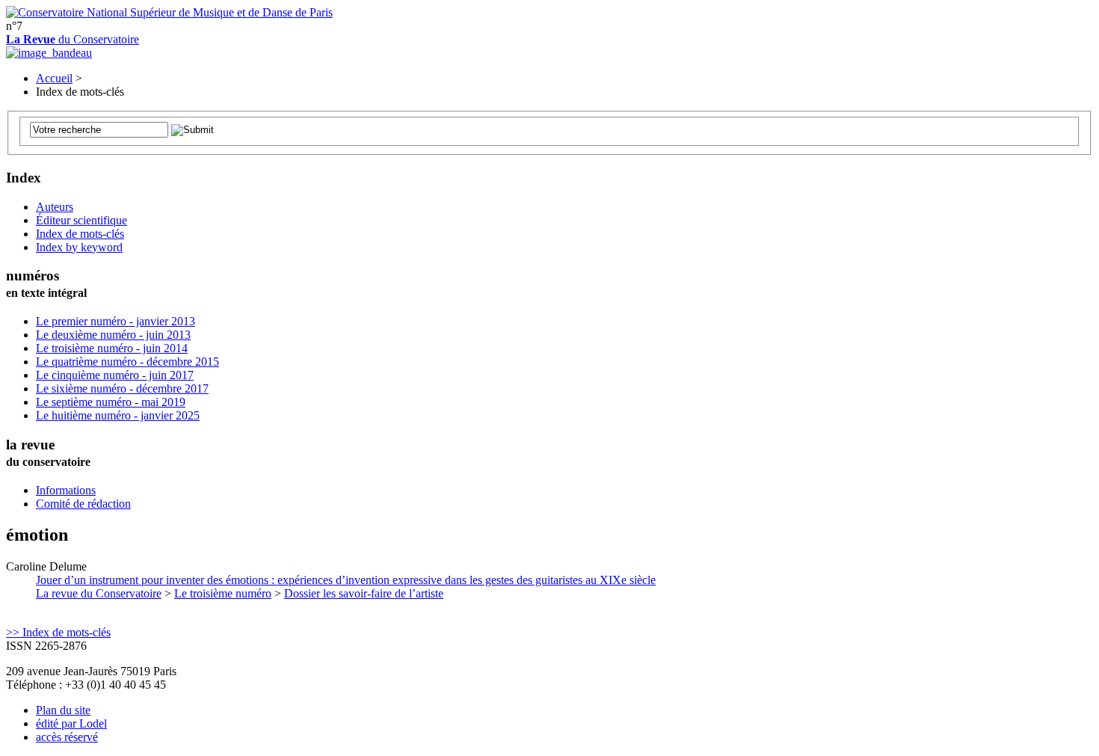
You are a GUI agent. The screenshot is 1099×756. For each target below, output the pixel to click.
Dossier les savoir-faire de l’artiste (363, 593)
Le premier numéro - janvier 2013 (115, 321)
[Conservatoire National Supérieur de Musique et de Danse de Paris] (169, 12)
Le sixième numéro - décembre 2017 (122, 388)
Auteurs (54, 206)
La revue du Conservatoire (98, 593)
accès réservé (67, 737)
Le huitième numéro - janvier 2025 (118, 415)
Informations (66, 490)
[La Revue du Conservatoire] (49, 52)
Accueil (54, 78)
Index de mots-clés (80, 233)
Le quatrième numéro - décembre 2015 (127, 361)
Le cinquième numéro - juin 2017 (115, 375)
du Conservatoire (72, 39)
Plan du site (63, 710)
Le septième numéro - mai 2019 (110, 402)
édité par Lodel (71, 723)
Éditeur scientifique (81, 220)
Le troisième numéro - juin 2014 (112, 348)
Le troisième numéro (222, 593)
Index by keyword (79, 247)
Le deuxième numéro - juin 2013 (113, 334)
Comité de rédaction (83, 503)
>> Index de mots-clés (58, 632)
